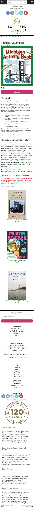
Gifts (7, 36)
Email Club (17, 373)
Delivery (17, 371)
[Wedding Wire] (21, 13)
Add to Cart (17, 92)
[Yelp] (26, 13)
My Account (17, 387)
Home (2, 36)
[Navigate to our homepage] (17, 25)
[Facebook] (8, 13)
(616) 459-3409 (17, 10)
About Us (17, 367)
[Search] (25, 2)
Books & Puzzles (13, 36)
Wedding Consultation (17, 385)
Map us (17, 335)
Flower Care (17, 374)
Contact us (17, 369)
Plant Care (17, 376)
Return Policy (17, 380)
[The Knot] (17, 13)
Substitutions (17, 382)
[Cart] (2, 2)
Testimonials (17, 383)
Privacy (17, 378)
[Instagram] (12, 13)
